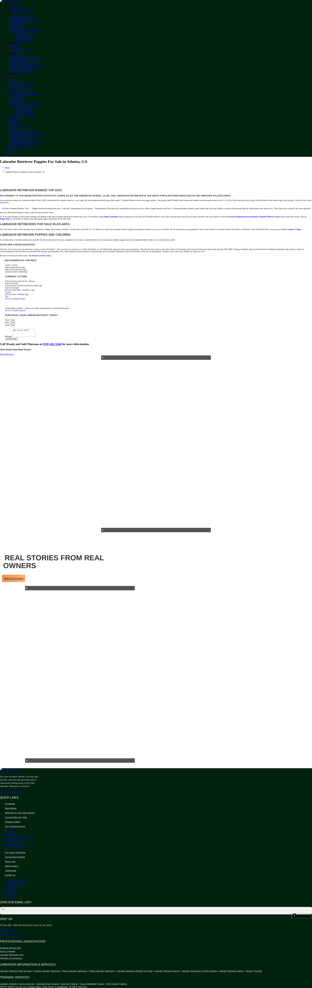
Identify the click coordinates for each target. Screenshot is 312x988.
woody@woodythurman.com (13, 935)
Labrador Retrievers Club (11, 955)
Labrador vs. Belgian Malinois (21, 71)
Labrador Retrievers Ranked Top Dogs (134, 971)
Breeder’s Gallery (16, 27)
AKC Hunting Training (24, 40)
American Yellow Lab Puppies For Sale (25, 18)
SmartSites (63, 987)
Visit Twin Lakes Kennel (19, 12)
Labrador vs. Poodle (17, 62)
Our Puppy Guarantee (15, 852)
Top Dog (13, 47)
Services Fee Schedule (18, 23)
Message (9, 336)
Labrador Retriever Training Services (24, 32)
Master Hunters (16, 45)
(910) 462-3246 (52, 344)
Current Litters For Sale (19, 16)
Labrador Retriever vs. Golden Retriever (25, 58)
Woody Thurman (254, 971)
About (7, 5)
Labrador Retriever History (20, 49)
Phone (8, 322)
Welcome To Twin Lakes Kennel (22, 10)
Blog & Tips (9, 54)
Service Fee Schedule (15, 857)
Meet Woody (15, 7)
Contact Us (10, 875)
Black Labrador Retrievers (75, 971)
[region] (156, 443)
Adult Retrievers (11, 43)
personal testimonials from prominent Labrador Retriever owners (254, 217)
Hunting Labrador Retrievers (47, 971)
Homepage (10, 804)
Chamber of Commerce (11, 958)
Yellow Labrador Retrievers (101, 971)
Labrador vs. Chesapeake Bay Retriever (25, 60)
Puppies (8, 14)
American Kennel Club (10, 948)
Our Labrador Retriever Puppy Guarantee (26, 29)
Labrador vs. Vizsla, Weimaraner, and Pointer (27, 64)
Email (7, 325)
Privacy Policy (34, 987)
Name (7, 320)
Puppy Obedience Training (25, 38)
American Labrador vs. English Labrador (25, 69)
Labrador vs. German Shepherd (22, 67)
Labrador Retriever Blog (19, 56)
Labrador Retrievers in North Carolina (199, 971)
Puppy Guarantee (111, 217)
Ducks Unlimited (7, 951)
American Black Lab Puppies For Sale (24, 21)
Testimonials (10, 73)
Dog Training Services (15, 826)
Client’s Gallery (12, 866)
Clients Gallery (15, 75)
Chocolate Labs (16, 25)
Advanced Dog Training (24, 34)
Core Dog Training (22, 36)
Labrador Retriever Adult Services (16, 971)
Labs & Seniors (16, 51)
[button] (11, 283)
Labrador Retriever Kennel (167, 971)
